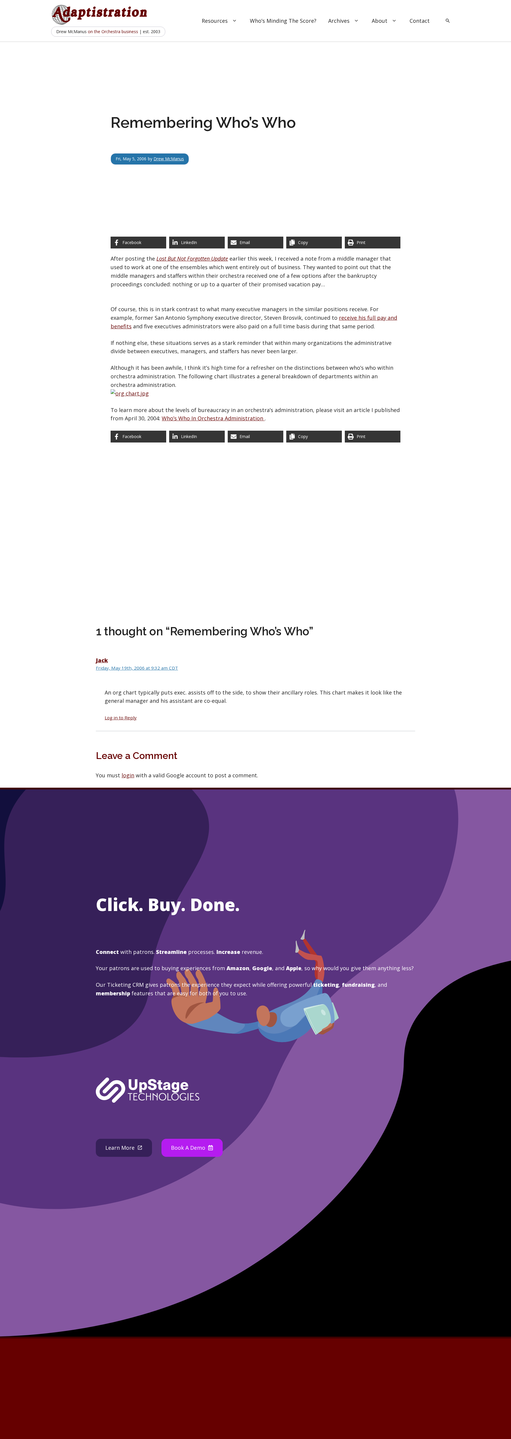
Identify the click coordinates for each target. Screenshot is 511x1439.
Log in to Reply (121, 718)
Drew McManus (168, 158)
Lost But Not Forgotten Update (192, 258)
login (128, 775)
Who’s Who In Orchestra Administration (213, 418)
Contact (420, 20)
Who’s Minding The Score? (283, 20)
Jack (102, 660)
